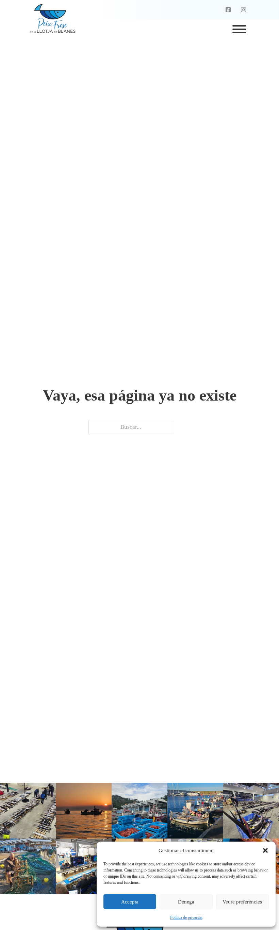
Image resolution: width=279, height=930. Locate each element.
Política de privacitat (186, 917)
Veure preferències (242, 901)
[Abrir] (239, 29)
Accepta (129, 901)
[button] (265, 850)
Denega (186, 901)
